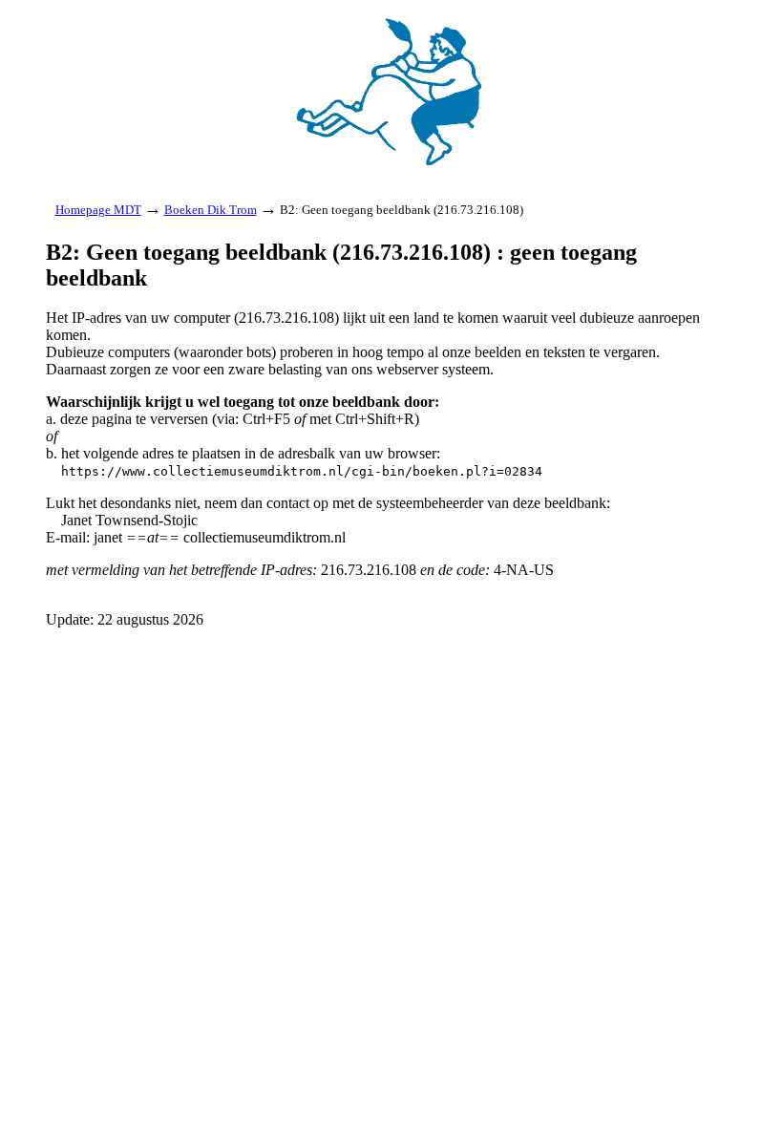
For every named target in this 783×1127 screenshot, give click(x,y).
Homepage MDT (98, 209)
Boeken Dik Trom (210, 209)
